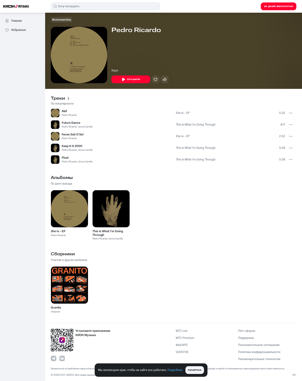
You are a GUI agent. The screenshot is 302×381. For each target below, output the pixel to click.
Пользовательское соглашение (259, 345)
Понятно (194, 370)
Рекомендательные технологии (259, 359)
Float (65, 158)
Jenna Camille (85, 127)
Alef (64, 111)
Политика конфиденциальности (259, 352)
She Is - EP (183, 113)
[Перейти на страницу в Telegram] (53, 358)
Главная (16, 21)
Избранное (18, 30)
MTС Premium (185, 338)
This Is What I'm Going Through (195, 125)
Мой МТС (182, 345)
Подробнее (174, 370)
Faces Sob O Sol (72, 134)
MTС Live (182, 331)
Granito (56, 307)
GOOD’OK (182, 352)
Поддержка (246, 338)
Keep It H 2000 (72, 146)
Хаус (114, 70)
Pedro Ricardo (69, 115)
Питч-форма (246, 331)
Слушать (133, 79)
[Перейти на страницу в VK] (62, 358)
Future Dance (71, 123)
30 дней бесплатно (278, 6)
